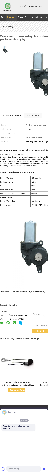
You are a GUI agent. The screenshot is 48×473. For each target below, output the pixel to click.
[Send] (44, 469)
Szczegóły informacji (12, 115)
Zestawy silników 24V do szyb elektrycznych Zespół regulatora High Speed (16, 385)
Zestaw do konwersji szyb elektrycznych (27, 292)
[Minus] (44, 412)
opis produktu (33, 115)
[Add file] (3, 469)
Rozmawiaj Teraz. (17, 390)
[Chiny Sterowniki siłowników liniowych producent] (8, 7)
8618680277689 (17, 319)
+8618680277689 (21, 315)
